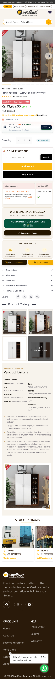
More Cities (9, 649)
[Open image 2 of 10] (40, 322)
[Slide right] (48, 55)
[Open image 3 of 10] (14, 348)
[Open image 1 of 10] (14, 322)
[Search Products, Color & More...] (48, 22)
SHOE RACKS (18, 89)
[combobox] (27, 22)
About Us (8, 635)
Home (6, 628)
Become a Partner (13, 642)
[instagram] (18, 604)
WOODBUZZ (6, 89)
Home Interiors (19, 6)
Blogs (6, 663)
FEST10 (46, 127)
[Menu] (2, 13)
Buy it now (27, 174)
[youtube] (29, 604)
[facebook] (6, 604)
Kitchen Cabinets (45, 6)
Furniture (8, 6)
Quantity (6, 140)
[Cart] (50, 12)
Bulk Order (31, 6)
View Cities (49, 2)
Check (46, 157)
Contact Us (9, 656)
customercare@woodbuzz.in (13, 2)
